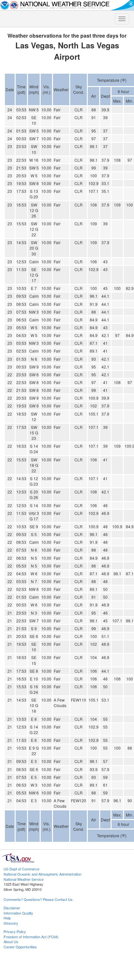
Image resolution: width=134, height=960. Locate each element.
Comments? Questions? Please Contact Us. (39, 899)
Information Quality (18, 913)
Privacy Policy (15, 931)
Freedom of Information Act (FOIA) (31, 936)
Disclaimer (12, 907)
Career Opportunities (20, 946)
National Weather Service (24, 879)
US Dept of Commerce (21, 868)
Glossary (11, 923)
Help (7, 917)
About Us (11, 941)
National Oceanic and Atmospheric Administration (42, 874)
